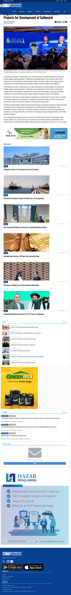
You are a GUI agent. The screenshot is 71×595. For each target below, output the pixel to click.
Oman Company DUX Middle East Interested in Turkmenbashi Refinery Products (25, 227)
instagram (8, 561)
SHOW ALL (64, 321)
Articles (21, 11)
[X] (55, 22)
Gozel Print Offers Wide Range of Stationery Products (23, 362)
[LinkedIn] (57, 22)
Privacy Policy (5, 578)
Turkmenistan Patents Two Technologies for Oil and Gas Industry (21, 169)
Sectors (30, 11)
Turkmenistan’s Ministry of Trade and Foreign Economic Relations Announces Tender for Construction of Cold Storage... (30, 418)
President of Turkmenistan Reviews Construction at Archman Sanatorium (27, 356)
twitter (4, 561)
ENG (57, 1)
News (3, 322)
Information (47, 11)
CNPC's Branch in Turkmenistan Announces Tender (14, 436)
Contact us (5, 580)
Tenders (4, 412)
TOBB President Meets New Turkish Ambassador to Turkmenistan (26, 333)
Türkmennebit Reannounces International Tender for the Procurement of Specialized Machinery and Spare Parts (29, 427)
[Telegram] (61, 22)
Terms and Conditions (7, 576)
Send (35, 463)
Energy (5, 166)
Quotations (57, 11)
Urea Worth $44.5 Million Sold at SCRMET (20, 351)
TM (61, 1)
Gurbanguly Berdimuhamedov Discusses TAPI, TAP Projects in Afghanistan (24, 314)
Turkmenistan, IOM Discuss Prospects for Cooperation (23, 345)
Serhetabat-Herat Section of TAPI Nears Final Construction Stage (21, 256)
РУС (65, 1)
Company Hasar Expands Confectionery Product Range (23, 339)
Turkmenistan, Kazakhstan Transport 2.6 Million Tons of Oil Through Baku (24, 198)
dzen (11, 561)
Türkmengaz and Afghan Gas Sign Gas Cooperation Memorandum (21, 285)
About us (4, 574)
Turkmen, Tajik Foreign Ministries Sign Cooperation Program (24, 327)
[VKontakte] (59, 22)
